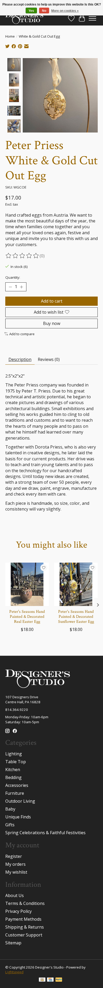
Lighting (13, 754)
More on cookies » (65, 11)
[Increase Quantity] (21, 286)
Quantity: (12, 277)
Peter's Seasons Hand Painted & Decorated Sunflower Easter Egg (76, 616)
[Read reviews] (22, 256)
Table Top (15, 762)
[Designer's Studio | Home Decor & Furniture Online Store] (24, 18)
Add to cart (51, 301)
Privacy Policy (18, 911)
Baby (10, 809)
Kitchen (12, 769)
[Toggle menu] (92, 18)
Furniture (14, 793)
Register (13, 856)
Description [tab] (19, 359)
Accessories (16, 785)
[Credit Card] (50, 980)
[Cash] (42, 980)
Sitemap (13, 943)
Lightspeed (14, 972)
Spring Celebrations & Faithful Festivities (45, 833)
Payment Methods (23, 919)
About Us (14, 895)
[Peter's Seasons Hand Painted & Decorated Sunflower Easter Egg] (76, 584)
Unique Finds (18, 817)
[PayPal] (58, 980)
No (44, 11)
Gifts (10, 825)
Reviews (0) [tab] (49, 359)
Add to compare (22, 334)
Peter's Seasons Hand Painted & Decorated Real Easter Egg (27, 616)
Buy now (51, 323)
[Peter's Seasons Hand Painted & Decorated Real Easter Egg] (27, 584)
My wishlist (16, 872)
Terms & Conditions (25, 903)
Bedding (13, 777)
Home (10, 36)
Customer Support (23, 935)
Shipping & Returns (24, 927)
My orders (15, 864)
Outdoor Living (20, 801)
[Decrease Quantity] (10, 286)
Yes (31, 11)
